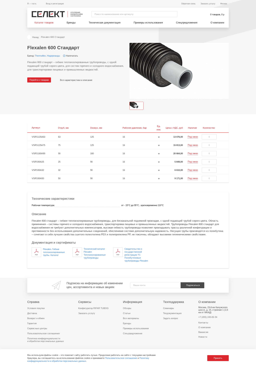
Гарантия (32, 323)
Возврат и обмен (36, 318)
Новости (202, 337)
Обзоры (127, 308)
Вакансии (203, 332)
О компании (217, 22)
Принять (218, 358)
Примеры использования (148, 22)
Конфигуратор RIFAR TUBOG (93, 308)
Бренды (71, 22)
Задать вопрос (170, 318)
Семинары (168, 308)
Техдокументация (172, 313)
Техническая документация (104, 22)
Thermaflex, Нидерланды (47, 55)
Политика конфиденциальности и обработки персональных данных (45, 339)
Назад (35, 37)
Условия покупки (36, 308)
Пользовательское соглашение (121, 358)
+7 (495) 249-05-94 (207, 317)
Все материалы (131, 318)
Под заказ (193, 136)
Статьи (126, 313)
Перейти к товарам (39, 80)
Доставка (32, 313)
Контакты (203, 322)
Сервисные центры (37, 328)
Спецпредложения (186, 22)
